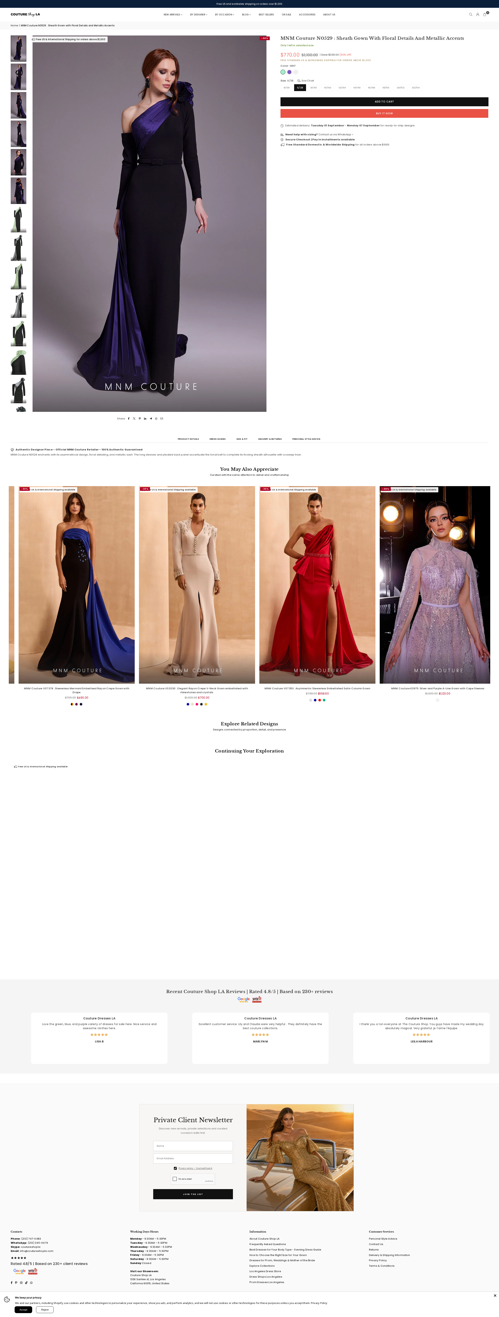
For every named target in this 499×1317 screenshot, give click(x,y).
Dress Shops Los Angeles (266, 1277)
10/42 (327, 88)
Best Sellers (266, 14)
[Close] (495, 1296)
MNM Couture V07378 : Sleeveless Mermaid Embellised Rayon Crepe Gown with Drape (144, 690)
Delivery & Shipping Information (389, 1255)
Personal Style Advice (383, 1239)
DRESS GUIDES (218, 438)
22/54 (416, 88)
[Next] (265, 223)
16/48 (371, 88)
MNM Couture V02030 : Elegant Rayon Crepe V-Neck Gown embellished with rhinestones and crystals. (265, 690)
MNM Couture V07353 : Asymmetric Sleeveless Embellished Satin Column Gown (385, 688)
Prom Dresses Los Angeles (267, 1282)
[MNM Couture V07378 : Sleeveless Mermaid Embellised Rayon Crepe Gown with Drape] (145, 584)
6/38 (300, 88)
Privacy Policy (378, 1260)
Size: (297, 80)
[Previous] (33, 223)
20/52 (400, 88)
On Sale (286, 14)
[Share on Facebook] (128, 419)
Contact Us (376, 1244)
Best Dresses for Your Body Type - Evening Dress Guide (285, 1249)
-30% (264, 38)
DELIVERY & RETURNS (270, 438)
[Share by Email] (161, 419)
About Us (329, 14)
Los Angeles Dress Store (265, 1271)
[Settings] (477, 14)
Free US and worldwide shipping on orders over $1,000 (249, 3)
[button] (484, 14)
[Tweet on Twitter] (134, 419)
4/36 (286, 88)
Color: (288, 65)
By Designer (197, 14)
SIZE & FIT (242, 438)
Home (14, 25)
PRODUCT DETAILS (188, 438)
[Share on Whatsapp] (156, 419)
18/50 (385, 88)
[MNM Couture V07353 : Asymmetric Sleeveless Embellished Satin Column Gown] (385, 584)
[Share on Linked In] (145, 419)
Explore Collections (262, 1266)
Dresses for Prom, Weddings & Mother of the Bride (282, 1260)
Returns (374, 1249)
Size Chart (307, 80)
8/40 (314, 88)
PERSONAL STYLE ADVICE (306, 438)
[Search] (470, 14)
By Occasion (223, 14)
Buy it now (384, 113)
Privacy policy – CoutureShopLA (195, 1168)
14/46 (357, 88)
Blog (245, 14)
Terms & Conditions (382, 1266)
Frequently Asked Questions (268, 1244)
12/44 (342, 88)
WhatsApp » (345, 134)
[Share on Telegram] (150, 419)
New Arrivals (172, 14)
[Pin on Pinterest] (139, 419)
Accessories (307, 14)
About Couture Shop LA (265, 1239)
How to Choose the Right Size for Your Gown (278, 1255)
